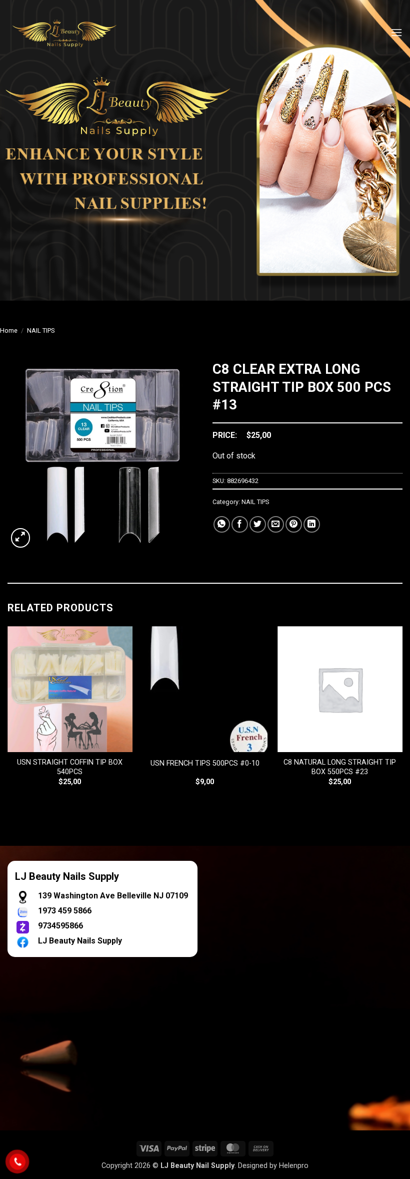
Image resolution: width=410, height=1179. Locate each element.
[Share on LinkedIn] (312, 524)
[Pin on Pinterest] (294, 524)
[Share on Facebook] (240, 524)
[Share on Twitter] (258, 524)
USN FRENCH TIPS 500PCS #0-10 (205, 763)
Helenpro (293, 1165)
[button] (396, 32)
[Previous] (8, 715)
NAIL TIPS (40, 330)
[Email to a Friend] (276, 524)
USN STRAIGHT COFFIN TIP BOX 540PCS (69, 767)
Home (9, 330)
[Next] (402, 715)
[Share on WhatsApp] (222, 524)
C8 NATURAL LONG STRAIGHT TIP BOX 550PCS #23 (340, 767)
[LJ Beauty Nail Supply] (70, 32)
